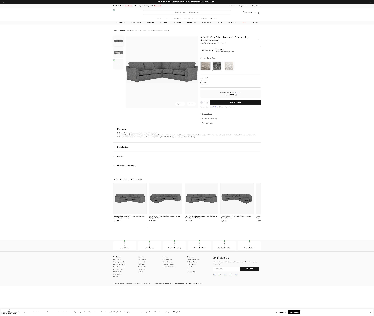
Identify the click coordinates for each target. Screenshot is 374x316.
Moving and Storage (202, 19)
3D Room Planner (188, 19)
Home (115, 30)
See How (231, 51)
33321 (237, 93)
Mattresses (164, 22)
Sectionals (130, 30)
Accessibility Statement (180, 283)
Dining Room (136, 22)
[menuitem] (120, 23)
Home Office (206, 22)
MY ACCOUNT (251, 12)
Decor (219, 22)
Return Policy (208, 123)
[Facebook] (220, 274)
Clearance (213, 19)
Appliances (232, 22)
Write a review (212, 43)
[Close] (371, 312)
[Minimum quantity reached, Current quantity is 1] (201, 102)
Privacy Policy (177, 312)
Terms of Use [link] (168, 283)
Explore (255, 22)
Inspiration (168, 19)
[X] (225, 274)
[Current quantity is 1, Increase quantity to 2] (207, 102)
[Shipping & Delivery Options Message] (235, 95)
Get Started (128, 6)
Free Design (177, 19)
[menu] (187, 23)
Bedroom (150, 22)
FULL (205, 83)
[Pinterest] (230, 274)
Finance (160, 19)
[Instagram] (214, 274)
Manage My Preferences (195, 283)
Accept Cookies (294, 312)
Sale (243, 22)
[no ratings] (203, 43)
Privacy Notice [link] (158, 283)
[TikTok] (236, 274)
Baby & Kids (191, 22)
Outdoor (177, 22)
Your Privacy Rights (280, 312)
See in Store (208, 114)
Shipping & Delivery (210, 118)
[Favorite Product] (258, 39)
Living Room (120, 22)
